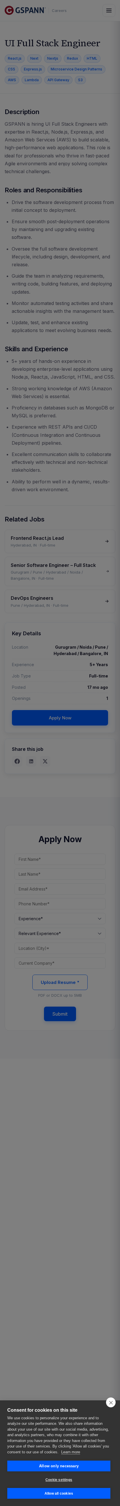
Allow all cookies (59, 1493)
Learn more (70, 1452)
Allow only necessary (59, 1466)
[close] (111, 1402)
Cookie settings (58, 1480)
